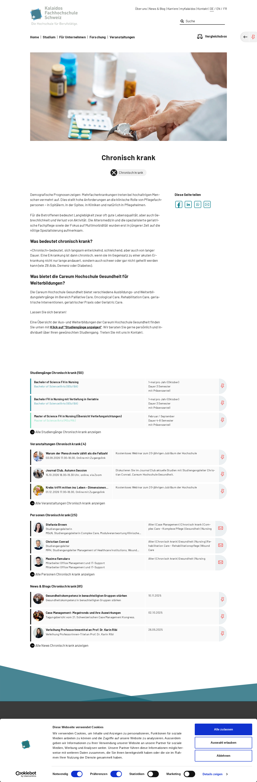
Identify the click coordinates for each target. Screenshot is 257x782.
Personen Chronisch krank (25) (53, 515)
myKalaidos (187, 8)
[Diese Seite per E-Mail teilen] (207, 204)
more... (129, 386)
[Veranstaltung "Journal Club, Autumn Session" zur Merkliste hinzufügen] (223, 474)
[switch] (116, 774)
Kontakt (202, 8)
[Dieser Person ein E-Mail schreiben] (221, 528)
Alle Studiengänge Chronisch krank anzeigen (68, 432)
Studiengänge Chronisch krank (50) (57, 373)
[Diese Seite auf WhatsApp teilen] (198, 204)
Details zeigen (212, 774)
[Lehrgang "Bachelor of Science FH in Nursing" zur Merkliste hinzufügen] (223, 386)
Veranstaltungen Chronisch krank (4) (58, 444)
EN (218, 8)
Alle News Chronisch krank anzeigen (62, 645)
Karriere (172, 8)
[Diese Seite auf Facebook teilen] (179, 204)
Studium (49, 37)
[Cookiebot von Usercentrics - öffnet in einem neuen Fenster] (26, 774)
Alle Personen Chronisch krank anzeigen (65, 574)
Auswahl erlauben (223, 742)
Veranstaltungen (122, 37)
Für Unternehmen (72, 37)
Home (34, 37)
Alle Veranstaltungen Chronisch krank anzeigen (70, 503)
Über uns (141, 8)
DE (212, 8)
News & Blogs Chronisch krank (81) (56, 586)
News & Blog (157, 8)
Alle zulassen (223, 729)
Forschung (98, 37)
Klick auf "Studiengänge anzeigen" (76, 327)
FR (225, 8)
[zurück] (113, 172)
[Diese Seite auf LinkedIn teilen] (188, 204)
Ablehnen (223, 755)
